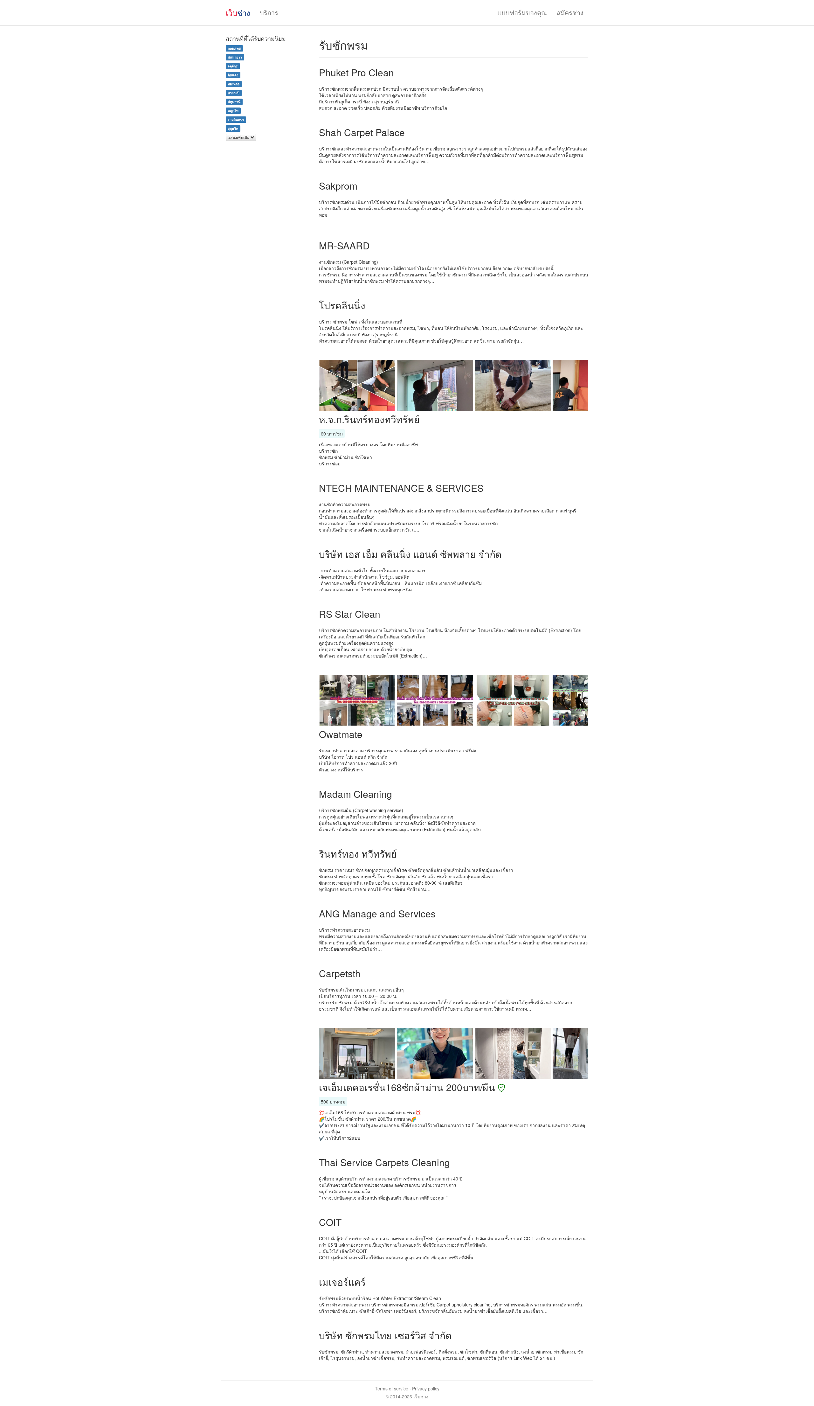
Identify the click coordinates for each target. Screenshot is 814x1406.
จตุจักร (233, 66)
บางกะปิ (233, 92)
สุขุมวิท (233, 128)
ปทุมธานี (234, 101)
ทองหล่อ (233, 83)
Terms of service (391, 1388)
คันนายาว (235, 57)
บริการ (269, 12)
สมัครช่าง (570, 12)
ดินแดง (233, 75)
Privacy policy (425, 1388)
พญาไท (233, 110)
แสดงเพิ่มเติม (239, 137)
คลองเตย (234, 48)
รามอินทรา (236, 119)
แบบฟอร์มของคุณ (522, 12)
